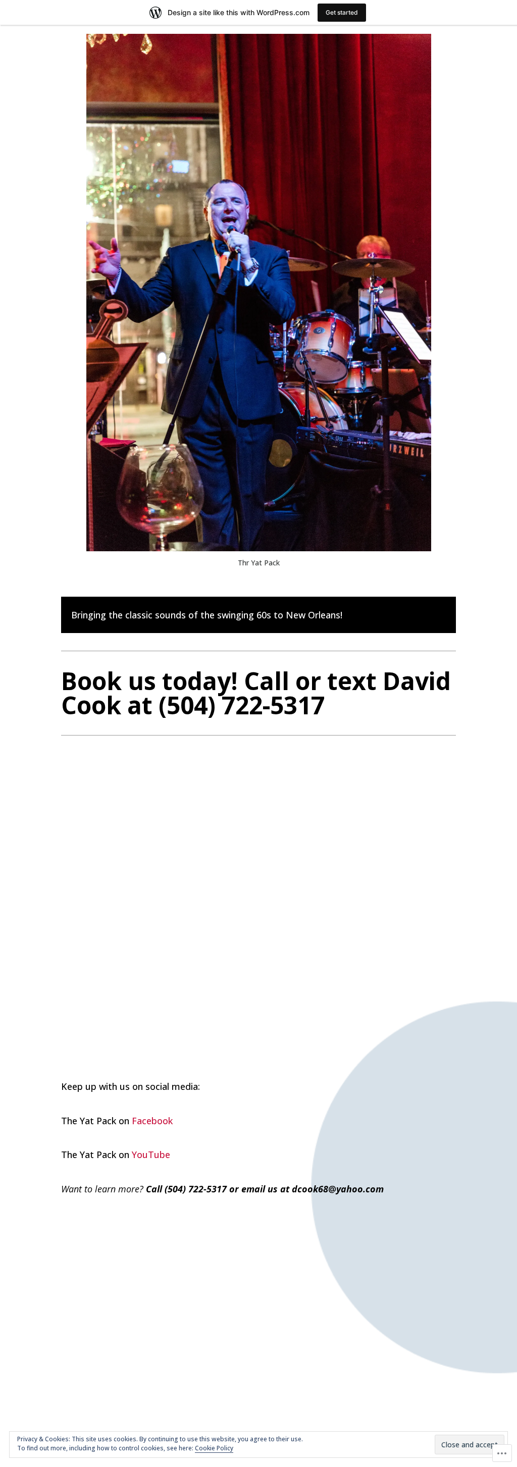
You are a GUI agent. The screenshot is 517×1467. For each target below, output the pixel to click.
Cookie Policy (214, 1448)
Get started (342, 12)
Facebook (152, 1121)
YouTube (151, 1154)
